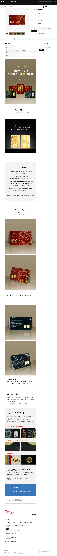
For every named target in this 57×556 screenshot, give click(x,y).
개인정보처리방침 (17, 550)
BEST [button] (7, 6)
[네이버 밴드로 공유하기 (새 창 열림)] (46, 7)
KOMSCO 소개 (12, 550)
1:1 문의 (31, 550)
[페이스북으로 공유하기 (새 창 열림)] (43, 7)
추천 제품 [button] (11, 6)
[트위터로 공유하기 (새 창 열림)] (45, 7)
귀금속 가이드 (27, 550)
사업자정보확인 (21, 553)
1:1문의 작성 (34, 514)
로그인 (41, 49)
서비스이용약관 (22, 550)
